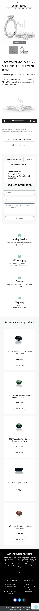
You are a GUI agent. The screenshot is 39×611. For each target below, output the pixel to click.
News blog (28, 591)
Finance (10, 593)
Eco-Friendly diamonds (28, 587)
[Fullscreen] (34, 121)
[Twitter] (19, 600)
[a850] (24, 50)
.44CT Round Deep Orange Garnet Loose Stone (19, 527)
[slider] (18, 120)
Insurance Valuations (10, 591)
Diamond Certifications (11, 589)
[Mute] (30, 121)
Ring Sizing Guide (10, 586)
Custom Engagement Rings (16, 175)
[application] (19, 105)
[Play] (5, 121)
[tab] (14, 159)
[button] (18, 2)
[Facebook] (15, 600)
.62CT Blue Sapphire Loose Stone (19, 482)
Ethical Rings (28, 584)
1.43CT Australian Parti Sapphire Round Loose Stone (19, 440)
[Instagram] (24, 600)
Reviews (28, 589)
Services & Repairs (10, 584)
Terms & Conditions (24, 609)
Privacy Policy (13, 609)
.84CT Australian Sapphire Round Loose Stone (19, 353)
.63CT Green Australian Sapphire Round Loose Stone (19, 396)
